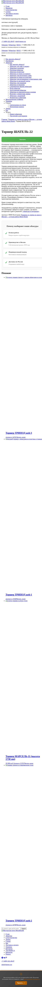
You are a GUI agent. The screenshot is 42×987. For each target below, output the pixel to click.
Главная (4, 119)
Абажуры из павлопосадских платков (23, 92)
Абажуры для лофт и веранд (19, 66)
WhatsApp (12, 45)
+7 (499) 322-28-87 (8, 961)
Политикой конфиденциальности (32, 979)
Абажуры (9, 63)
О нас (8, 6)
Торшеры (9, 101)
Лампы (8, 108)
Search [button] (24, 928)
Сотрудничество (11, 10)
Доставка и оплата (12, 13)
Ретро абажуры (15, 88)
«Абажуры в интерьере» (30, 211)
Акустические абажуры (18, 90)
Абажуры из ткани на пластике (20, 77)
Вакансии (9, 8)
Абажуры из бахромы (17, 85)
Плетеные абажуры (16, 70)
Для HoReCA (10, 950)
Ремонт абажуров (16, 114)
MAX (19, 45)
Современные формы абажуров (21, 86)
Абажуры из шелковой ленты (20, 81)
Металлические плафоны (14, 99)
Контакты (9, 15)
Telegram (5, 45)
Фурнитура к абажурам (18, 97)
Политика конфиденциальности (9, 968)
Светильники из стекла (18, 105)
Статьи (8, 12)
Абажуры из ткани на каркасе (20, 74)
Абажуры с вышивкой (17, 96)
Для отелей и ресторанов (18, 116)
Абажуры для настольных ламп (21, 75)
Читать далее (21, 437)
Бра (7, 110)
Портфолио (10, 61)
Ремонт (8, 954)
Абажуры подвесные (17, 72)
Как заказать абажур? (13, 59)
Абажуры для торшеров (18, 83)
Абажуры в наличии (17, 68)
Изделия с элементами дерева (20, 94)
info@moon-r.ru (20, 41)
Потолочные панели (17, 107)
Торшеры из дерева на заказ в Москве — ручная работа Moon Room (21, 216)
